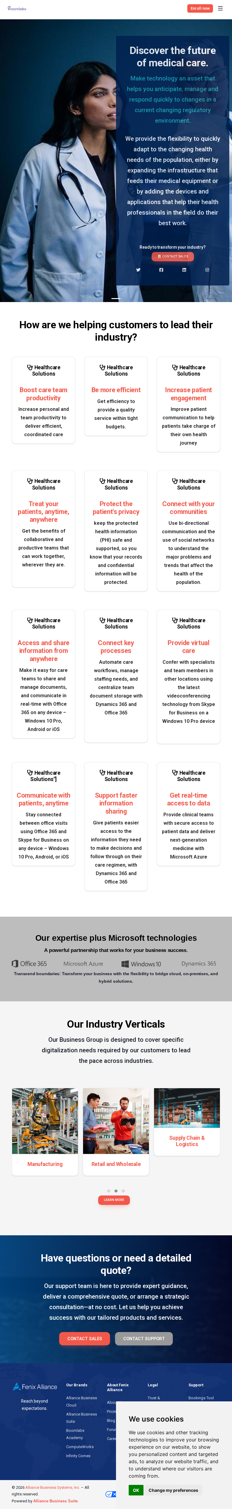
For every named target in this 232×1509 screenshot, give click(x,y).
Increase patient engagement (188, 394)
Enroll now (200, 8)
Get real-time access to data (188, 799)
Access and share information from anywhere (43, 651)
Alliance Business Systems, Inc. (52, 1487)
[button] (108, 1191)
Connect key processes (116, 646)
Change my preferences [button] (173, 1490)
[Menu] (220, 8)
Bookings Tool (201, 1398)
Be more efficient (116, 390)
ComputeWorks (80, 1446)
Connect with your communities (188, 507)
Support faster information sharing (116, 803)
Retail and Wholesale (116, 1164)
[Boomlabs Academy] (18, 8)
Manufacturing (45, 1164)
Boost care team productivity (43, 394)
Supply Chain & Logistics (187, 1141)
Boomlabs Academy (75, 1434)
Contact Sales (175, 256)
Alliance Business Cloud (81, 1401)
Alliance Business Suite (81, 1418)
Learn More (114, 1200)
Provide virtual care (188, 646)
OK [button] (136, 1490)
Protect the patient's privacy (116, 507)
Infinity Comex (78, 1456)
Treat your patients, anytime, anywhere (43, 512)
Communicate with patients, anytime (43, 799)
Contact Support (144, 1338)
